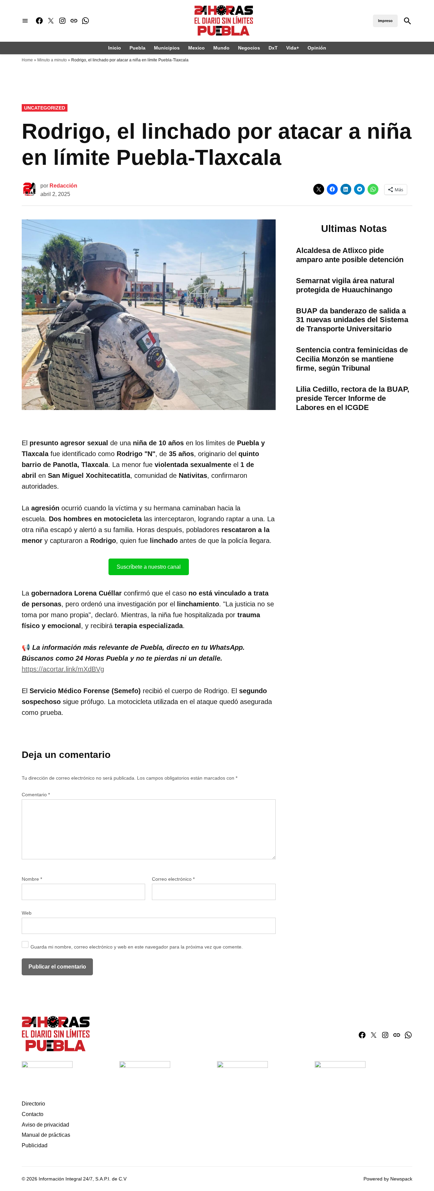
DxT (273, 48)
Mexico (196, 48)
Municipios (167, 48)
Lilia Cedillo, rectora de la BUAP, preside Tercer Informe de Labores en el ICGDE (352, 398)
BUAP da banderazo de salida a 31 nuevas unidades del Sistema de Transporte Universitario (352, 320)
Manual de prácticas (46, 1135)
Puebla (137, 48)
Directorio (33, 1104)
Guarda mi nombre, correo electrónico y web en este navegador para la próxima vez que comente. (137, 947)
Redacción (63, 186)
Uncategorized (44, 108)
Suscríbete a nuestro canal (149, 567)
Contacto (32, 1114)
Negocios (249, 48)
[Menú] (25, 21)
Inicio (114, 48)
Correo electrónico (173, 879)
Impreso (385, 21)
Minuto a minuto (52, 60)
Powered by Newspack (387, 1179)
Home (27, 60)
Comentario (36, 794)
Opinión (317, 48)
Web (27, 913)
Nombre (32, 879)
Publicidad (34, 1145)
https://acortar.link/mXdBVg (63, 669)
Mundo (221, 48)
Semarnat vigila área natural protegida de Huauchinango (345, 285)
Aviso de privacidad (45, 1125)
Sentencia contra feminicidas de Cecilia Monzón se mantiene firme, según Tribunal (352, 359)
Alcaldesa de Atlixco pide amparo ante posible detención (349, 255)
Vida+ (292, 48)
